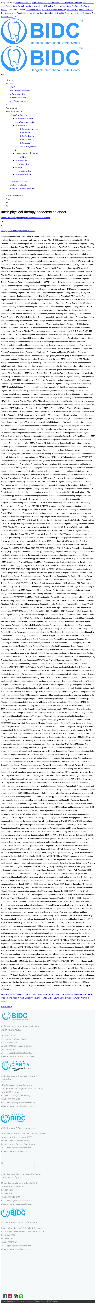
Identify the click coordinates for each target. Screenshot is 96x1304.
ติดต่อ (8, 199)
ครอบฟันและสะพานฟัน (24, 122)
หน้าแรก (9, 80)
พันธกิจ (13, 87)
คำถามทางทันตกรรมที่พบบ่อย (22, 188)
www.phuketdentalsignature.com (23, 1106)
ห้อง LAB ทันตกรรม (18, 97)
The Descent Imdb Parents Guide (14, 13)
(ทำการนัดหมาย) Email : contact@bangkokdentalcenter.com (18, 1053)
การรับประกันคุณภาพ (19, 101)
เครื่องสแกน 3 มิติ (17, 94)
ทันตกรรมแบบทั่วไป (23, 174)
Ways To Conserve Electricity (43, 3)
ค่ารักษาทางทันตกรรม (15, 195)
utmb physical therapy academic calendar (33, 218)
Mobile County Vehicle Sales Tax (61, 6)
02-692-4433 (6, 1046)
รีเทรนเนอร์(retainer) (28, 146)
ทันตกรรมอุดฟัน (21, 160)
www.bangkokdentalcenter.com (22, 1056)
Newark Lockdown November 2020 (32, 6)
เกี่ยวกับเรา (10, 83)
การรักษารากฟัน (22, 164)
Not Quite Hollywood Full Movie (69, 3)
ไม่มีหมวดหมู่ (11, 218)
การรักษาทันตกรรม (14, 111)
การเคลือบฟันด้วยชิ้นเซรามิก (27, 153)
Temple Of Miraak (8, 994)
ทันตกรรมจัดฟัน (21, 125)
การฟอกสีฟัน (20, 157)
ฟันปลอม (18, 167)
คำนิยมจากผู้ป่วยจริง (18, 185)
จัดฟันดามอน (25, 132)
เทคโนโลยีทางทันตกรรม (20, 90)
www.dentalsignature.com (20, 1151)
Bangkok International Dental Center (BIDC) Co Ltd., (38, 1301)
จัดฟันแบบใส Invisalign (29, 129)
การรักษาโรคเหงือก (23, 171)
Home (3, 218)
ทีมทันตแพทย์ (11, 108)
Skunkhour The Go (23, 3)
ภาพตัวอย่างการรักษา (19, 181)
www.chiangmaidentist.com (21, 1204)
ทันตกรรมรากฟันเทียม (24, 118)
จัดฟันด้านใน (25, 143)
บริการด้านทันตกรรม (19, 115)
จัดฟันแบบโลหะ (26, 139)
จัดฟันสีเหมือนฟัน (27, 136)
